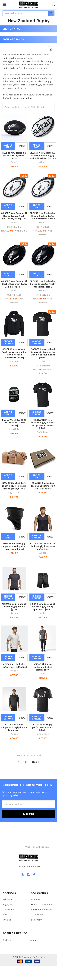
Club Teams (37, 914)
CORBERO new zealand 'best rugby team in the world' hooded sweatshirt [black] (14, 353)
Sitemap (7, 919)
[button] (51, 49)
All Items (35, 899)
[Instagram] (28, 874)
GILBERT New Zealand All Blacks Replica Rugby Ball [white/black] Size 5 (43, 155)
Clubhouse (8, 909)
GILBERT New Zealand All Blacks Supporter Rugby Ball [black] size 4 (14, 284)
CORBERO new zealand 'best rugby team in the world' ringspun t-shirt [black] (43, 353)
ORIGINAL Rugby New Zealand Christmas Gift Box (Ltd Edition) (43, 486)
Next (34, 762)
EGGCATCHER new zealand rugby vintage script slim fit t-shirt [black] (43, 424)
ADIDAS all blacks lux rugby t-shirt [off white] (14, 665)
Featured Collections (41, 904)
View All (33, 940)
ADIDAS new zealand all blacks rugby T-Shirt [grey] (14, 607)
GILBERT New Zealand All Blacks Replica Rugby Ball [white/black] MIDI (43, 216)
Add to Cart (8, 146)
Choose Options (8, 342)
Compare (22, 146)
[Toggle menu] (4, 4)
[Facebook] (22, 874)
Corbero (7, 940)
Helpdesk (7, 899)
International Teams (41, 909)
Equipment (36, 919)
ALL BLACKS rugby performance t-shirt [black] (42, 727)
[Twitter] (34, 874)
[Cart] (53, 4)
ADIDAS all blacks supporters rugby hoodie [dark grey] (14, 727)
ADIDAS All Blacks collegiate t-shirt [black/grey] (42, 667)
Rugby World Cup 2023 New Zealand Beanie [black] (14, 423)
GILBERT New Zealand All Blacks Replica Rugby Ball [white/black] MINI (14, 216)
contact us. (26, 98)
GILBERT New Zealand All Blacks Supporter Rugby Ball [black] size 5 (43, 284)
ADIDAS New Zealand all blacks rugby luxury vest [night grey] (43, 546)
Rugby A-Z (8, 904)
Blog (5, 914)
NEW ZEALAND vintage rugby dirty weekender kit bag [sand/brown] (14, 486)
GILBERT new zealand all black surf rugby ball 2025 (14, 155)
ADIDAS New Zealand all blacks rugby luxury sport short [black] (42, 607)
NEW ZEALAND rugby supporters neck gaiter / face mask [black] (14, 546)
